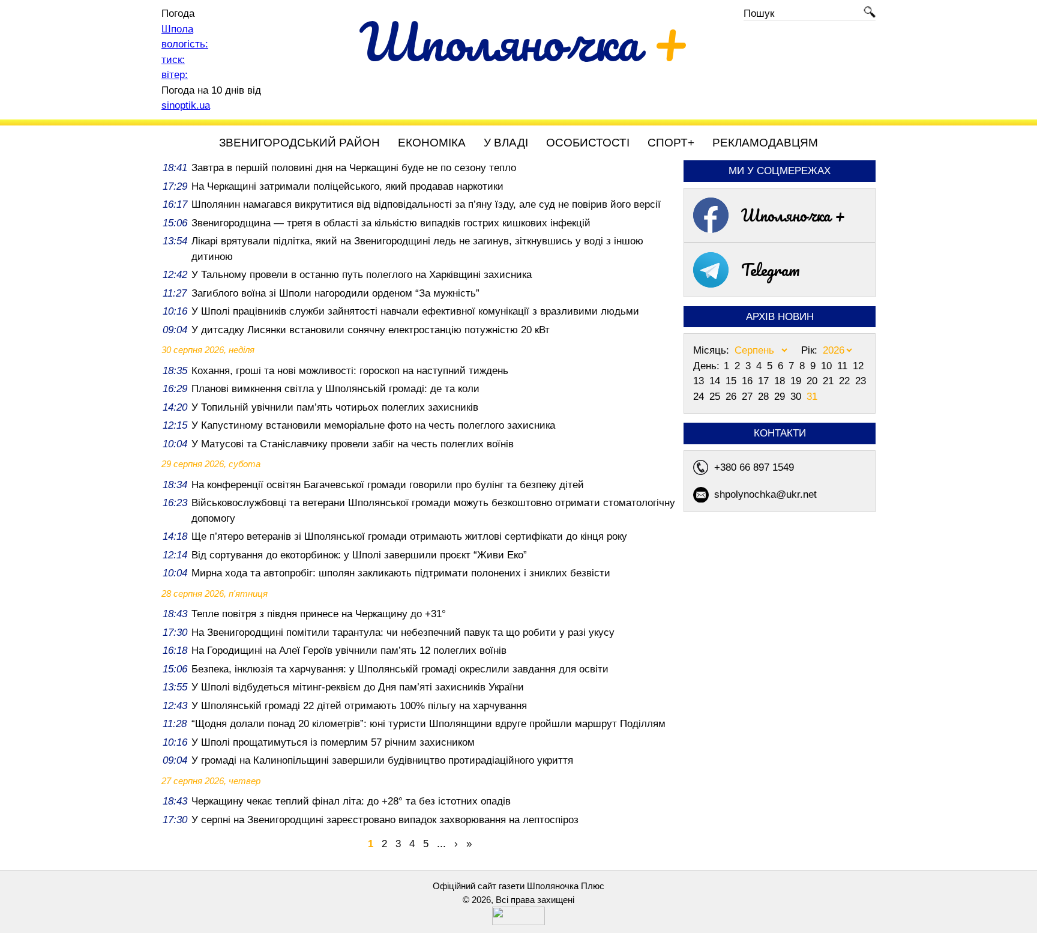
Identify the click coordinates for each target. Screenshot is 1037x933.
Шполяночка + (793, 215)
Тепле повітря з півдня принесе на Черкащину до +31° (318, 614)
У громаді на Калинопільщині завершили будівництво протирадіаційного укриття (382, 760)
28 (765, 396)
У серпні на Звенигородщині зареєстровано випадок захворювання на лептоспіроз (385, 820)
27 (749, 396)
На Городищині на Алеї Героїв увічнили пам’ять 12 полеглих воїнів (348, 650)
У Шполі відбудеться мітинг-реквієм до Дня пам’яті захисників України (357, 687)
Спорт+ (671, 142)
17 (765, 381)
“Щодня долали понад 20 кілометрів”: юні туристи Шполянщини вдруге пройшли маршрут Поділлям (428, 723)
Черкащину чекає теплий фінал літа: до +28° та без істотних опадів (351, 801)
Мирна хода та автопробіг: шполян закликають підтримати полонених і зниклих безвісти (400, 573)
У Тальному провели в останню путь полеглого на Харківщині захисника (361, 274)
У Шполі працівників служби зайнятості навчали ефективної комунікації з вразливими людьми (415, 311)
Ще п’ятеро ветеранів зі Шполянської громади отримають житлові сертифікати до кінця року (409, 536)
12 (858, 366)
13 (700, 381)
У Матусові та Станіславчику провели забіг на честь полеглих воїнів (352, 444)
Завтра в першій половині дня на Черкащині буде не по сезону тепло (353, 168)
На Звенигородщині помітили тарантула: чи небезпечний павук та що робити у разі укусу (403, 632)
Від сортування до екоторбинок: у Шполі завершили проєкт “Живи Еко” (359, 555)
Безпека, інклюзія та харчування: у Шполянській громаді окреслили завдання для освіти (400, 669)
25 (716, 396)
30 (797, 396)
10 (828, 366)
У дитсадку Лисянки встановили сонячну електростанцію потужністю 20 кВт (370, 330)
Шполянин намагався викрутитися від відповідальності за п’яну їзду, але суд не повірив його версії (426, 204)
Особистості (588, 142)
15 (732, 381)
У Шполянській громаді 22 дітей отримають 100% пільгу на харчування (359, 705)
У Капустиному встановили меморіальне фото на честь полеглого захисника (373, 425)
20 (813, 381)
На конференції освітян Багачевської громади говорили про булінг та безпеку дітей (387, 485)
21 (830, 381)
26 (732, 396)
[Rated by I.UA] (518, 922)
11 (843, 366)
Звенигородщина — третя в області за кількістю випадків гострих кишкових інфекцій (391, 223)
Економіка (432, 142)
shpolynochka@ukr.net (765, 494)
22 (846, 381)
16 (749, 381)
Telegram (770, 269)
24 (700, 396)
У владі (506, 142)
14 (716, 381)
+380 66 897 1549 (754, 467)
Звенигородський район (299, 142)
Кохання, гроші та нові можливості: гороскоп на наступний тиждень (349, 370)
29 (781, 396)
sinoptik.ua (185, 105)
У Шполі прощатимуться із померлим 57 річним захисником (333, 742)
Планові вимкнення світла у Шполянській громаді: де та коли (335, 388)
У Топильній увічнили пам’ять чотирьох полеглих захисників (334, 407)
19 (797, 381)
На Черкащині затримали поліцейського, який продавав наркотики (347, 186)
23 (860, 381)
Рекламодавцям (765, 142)
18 (781, 381)
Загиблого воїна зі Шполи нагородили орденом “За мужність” (335, 293)
